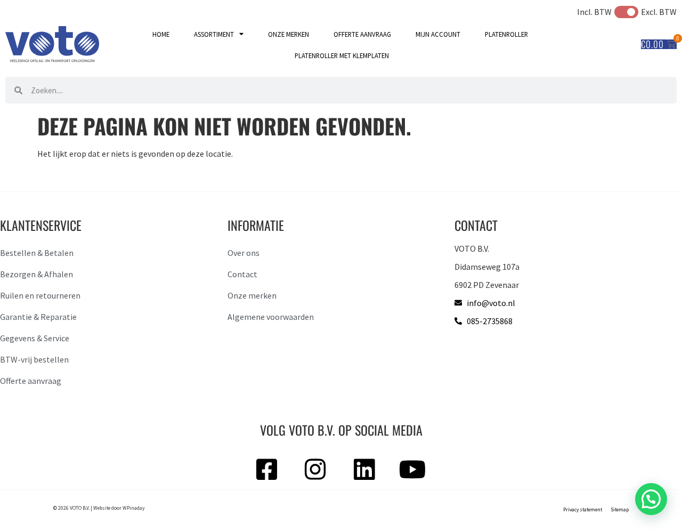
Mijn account (438, 34)
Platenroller (506, 34)
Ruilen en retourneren (40, 295)
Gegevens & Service (34, 338)
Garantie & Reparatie (38, 316)
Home (160, 34)
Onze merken (288, 34)
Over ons (243, 252)
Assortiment (214, 34)
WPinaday (133, 508)
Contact (242, 274)
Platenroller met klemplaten (342, 55)
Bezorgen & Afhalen (36, 274)
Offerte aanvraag (362, 34)
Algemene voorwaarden (271, 316)
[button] (651, 499)
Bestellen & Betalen (37, 252)
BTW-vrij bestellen (34, 359)
